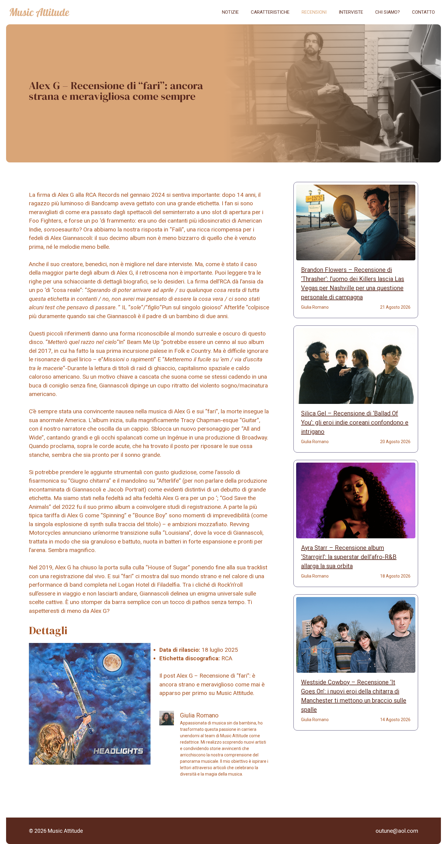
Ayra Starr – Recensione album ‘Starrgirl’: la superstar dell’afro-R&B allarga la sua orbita (349, 557)
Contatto (423, 12)
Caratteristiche (270, 12)
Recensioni (314, 12)
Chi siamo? (387, 12)
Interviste (351, 12)
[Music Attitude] (39, 12)
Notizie (230, 12)
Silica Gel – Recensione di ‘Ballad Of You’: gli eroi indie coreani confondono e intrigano (354, 422)
